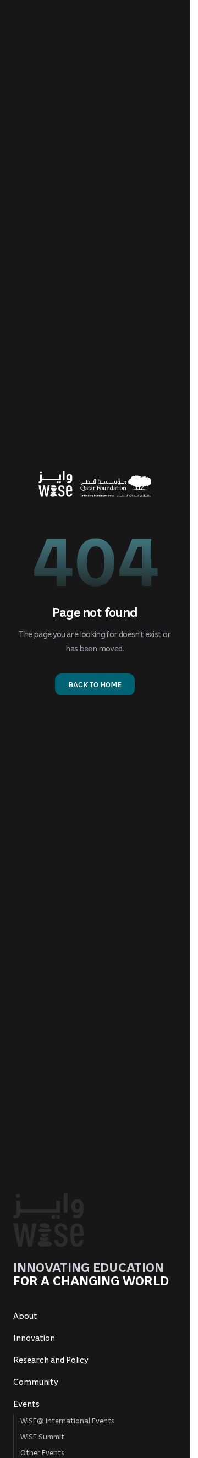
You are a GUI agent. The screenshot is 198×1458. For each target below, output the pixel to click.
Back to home (95, 684)
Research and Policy (51, 1359)
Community (35, 1381)
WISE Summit (42, 1436)
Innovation (34, 1337)
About (25, 1315)
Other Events (42, 1452)
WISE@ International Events (67, 1420)
